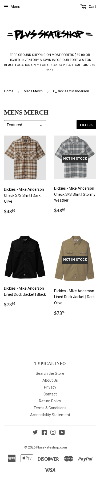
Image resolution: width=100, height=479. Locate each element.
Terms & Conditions (50, 408)
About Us (50, 380)
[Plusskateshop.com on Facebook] (44, 433)
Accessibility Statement (50, 415)
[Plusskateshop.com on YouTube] (62, 433)
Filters (86, 125)
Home (8, 91)
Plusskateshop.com (51, 447)
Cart (92, 7)
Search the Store (50, 373)
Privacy (50, 387)
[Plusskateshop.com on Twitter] (35, 433)
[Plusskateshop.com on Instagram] (53, 433)
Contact (50, 394)
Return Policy (50, 401)
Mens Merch (33, 91)
